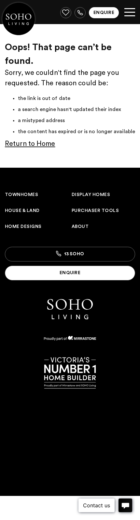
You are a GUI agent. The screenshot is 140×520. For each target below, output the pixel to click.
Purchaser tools (95, 210)
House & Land (22, 210)
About (80, 226)
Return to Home (30, 143)
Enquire (103, 12)
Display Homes (91, 194)
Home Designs (23, 226)
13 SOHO (73, 254)
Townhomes (21, 194)
